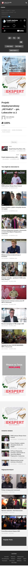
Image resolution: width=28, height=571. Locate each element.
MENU (3, 7)
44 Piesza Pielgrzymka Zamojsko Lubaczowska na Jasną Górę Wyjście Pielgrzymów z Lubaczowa (14, 232)
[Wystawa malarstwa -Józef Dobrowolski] (14, 502)
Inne (25, 560)
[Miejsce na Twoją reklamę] (14, 375)
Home (3, 10)
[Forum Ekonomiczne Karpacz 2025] (14, 522)
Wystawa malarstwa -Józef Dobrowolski (12, 510)
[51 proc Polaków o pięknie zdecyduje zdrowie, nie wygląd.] (14, 198)
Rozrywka (12, 560)
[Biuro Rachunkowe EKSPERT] (14, 95)
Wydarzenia (20, 556)
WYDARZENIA (19, 130)
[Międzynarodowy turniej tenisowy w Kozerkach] (14, 246)
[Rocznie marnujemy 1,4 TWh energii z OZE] (14, 315)
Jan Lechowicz (10, 117)
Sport (24, 558)
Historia (13, 556)
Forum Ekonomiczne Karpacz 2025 (11, 531)
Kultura (13, 558)
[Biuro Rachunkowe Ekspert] (14, 426)
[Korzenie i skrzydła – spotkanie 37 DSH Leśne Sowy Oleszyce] (14, 269)
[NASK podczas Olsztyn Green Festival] (14, 177)
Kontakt (6, 556)
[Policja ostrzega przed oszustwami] (14, 481)
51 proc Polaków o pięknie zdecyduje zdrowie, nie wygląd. (17, 445)
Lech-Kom (14, 553)
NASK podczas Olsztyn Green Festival (12, 186)
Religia (19, 558)
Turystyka (4, 560)
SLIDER (8, 10)
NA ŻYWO (14, 562)
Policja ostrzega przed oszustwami (11, 490)
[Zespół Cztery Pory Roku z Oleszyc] (14, 150)
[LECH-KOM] (14, 75)
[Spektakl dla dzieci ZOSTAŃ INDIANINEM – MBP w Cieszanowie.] (14, 336)
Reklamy (19, 560)
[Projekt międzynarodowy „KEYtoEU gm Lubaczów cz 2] (14, 158)
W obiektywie (5, 558)
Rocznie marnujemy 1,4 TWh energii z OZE (13, 323)
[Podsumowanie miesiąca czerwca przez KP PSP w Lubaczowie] (14, 292)
